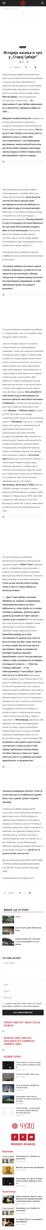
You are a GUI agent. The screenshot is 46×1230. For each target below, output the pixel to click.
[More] (35, 67)
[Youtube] (31, 1137)
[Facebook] (14, 1137)
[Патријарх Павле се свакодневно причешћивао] (8, 1222)
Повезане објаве (17, 905)
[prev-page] (3, 950)
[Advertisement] (23, 28)
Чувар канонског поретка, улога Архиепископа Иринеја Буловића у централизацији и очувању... (29, 1198)
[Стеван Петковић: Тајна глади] (8, 1077)
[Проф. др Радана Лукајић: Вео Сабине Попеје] (8, 1088)
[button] (4, 3)
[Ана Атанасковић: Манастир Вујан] (8, 930)
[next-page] (7, 950)
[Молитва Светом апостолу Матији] (8, 1170)
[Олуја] (8, 919)
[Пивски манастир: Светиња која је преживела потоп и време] (8, 942)
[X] (23, 1137)
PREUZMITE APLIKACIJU (23, 1144)
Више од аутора (16, 909)
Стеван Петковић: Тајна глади (27, 1074)
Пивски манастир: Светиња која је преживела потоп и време (27, 941)
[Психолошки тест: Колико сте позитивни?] (8, 1159)
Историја (14, 9)
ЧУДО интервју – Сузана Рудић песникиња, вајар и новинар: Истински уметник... (28, 1110)
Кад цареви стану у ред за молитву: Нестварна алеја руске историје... (28, 1098)
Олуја (17, 916)
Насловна (5, 9)
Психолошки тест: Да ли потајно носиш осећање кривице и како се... (28, 1064)
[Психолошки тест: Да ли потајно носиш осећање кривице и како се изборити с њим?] (8, 1065)
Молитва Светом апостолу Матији (30, 1167)
